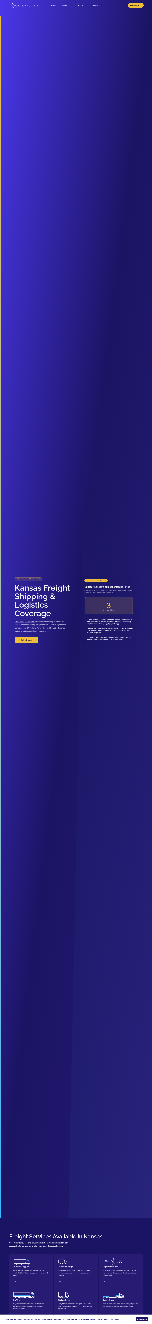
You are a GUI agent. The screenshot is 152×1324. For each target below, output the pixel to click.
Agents (53, 5)
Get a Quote (135, 5)
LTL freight (29, 622)
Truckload (19, 622)
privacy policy (114, 1319)
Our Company (93, 5)
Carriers (77, 5)
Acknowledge (142, 1319)
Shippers (64, 5)
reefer (130, 628)
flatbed (116, 628)
